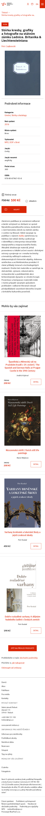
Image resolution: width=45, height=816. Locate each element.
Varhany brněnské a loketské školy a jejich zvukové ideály (22, 534)
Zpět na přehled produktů (22, 648)
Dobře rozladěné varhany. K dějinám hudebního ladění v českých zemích (22, 618)
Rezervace (6, 746)
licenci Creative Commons (17, 782)
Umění (7, 115)
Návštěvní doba (8, 742)
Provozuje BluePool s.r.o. (11, 811)
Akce (3, 686)
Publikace (5, 690)
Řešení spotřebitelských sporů (14, 804)
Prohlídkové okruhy (9, 738)
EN (37, 4)
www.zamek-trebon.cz (10, 725)
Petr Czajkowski (9, 46)
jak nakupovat (18, 662)
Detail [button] (36, 382)
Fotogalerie (6, 771)
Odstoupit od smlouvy (11, 667)
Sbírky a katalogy (19, 115)
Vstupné (5, 750)
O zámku (5, 767)
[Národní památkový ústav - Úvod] (7, 4)
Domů (4, 682)
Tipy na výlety (7, 754)
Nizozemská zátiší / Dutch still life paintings (22, 452)
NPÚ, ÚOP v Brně (12, 142)
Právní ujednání (8, 801)
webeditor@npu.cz (14, 809)
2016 (7, 124)
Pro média (6, 694)
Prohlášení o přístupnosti (26, 801)
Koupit (17, 209)
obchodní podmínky (29, 657)
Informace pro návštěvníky (12, 734)
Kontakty (5, 698)
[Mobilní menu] (42, 4)
